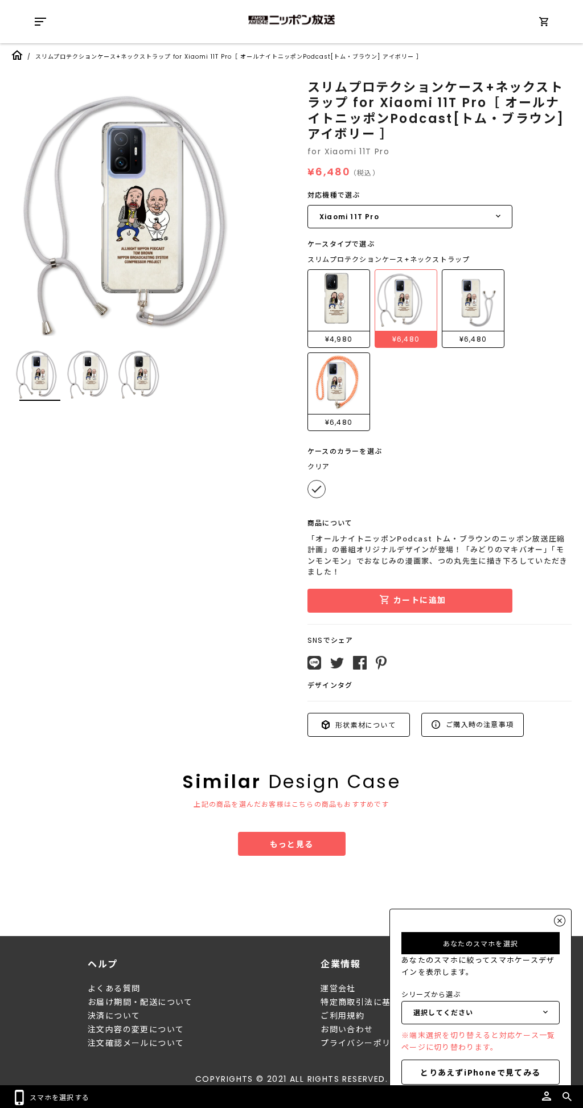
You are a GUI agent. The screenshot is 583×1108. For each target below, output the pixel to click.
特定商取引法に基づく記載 (373, 1002)
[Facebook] (360, 663)
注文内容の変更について (136, 1029)
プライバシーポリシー (364, 1043)
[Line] (314, 663)
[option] (142, 208)
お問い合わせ (347, 1029)
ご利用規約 (342, 1015)
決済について (114, 1015)
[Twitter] (337, 663)
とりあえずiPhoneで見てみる (480, 1072)
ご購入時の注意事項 (479, 724)
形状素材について (364, 724)
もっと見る (292, 844)
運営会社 (338, 988)
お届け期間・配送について (140, 1002)
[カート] (543, 23)
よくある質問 (114, 988)
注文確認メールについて (136, 1043)
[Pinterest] (381, 663)
